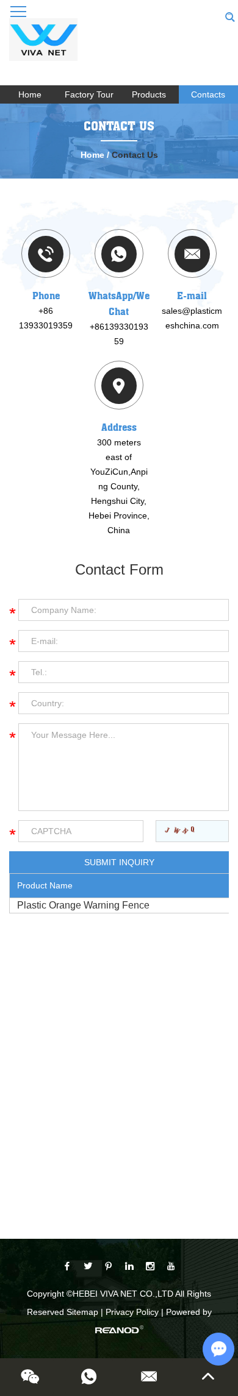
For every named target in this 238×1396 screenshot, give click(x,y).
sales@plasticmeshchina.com (192, 318)
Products (149, 94)
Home (29, 94)
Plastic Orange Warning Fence (83, 905)
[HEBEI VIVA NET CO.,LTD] (43, 45)
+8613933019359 (119, 334)
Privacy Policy (132, 1312)
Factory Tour (89, 94)
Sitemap (82, 1312)
